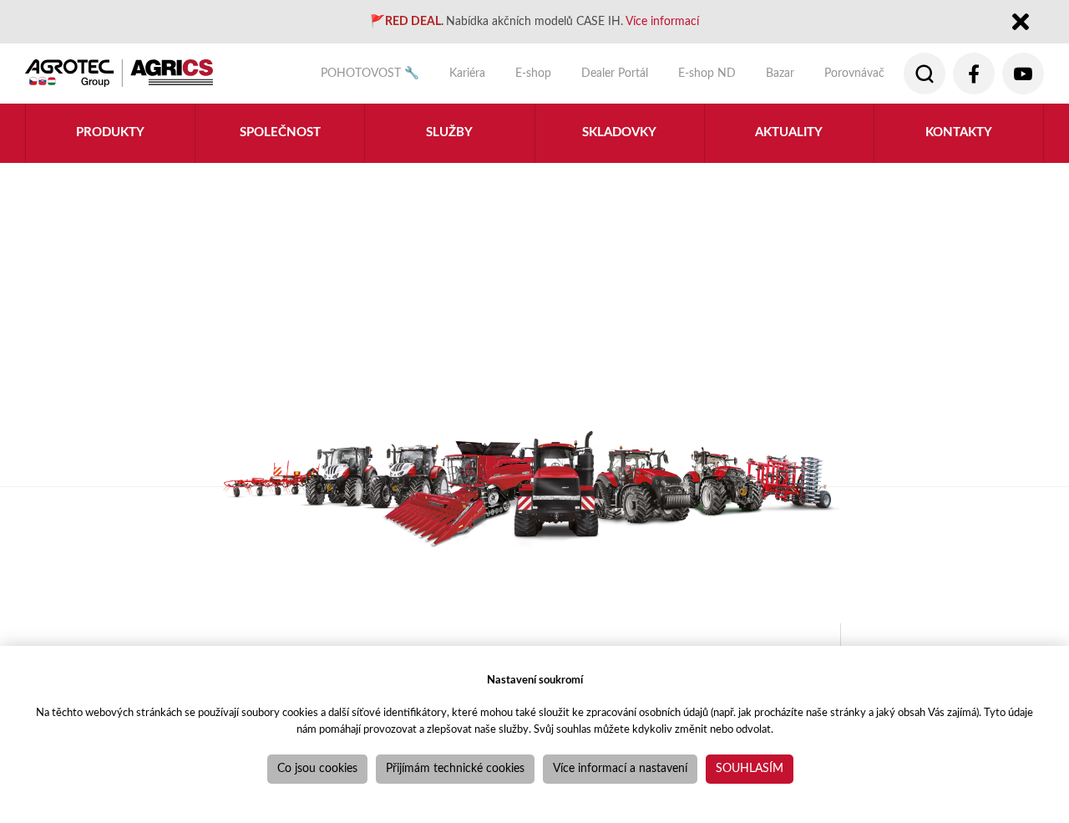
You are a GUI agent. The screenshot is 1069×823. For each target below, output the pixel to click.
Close (1021, 23)
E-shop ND (707, 73)
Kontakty (958, 132)
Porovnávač (854, 73)
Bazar (780, 73)
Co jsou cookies (317, 769)
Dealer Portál (614, 73)
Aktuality (789, 132)
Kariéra (467, 73)
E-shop (533, 73)
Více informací (662, 21)
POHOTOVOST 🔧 (370, 73)
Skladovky (619, 132)
